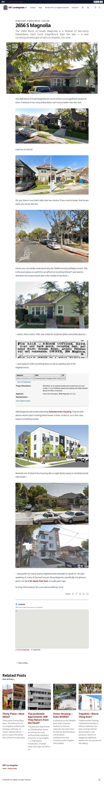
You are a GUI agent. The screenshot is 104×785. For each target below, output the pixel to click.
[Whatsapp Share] (83, 594)
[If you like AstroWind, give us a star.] (98, 2)
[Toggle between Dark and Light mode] (95, 7)
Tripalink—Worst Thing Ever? (88, 715)
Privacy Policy (12, 768)
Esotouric (75, 8)
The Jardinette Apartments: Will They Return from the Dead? (38, 718)
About (25, 8)
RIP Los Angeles (10, 765)
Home (17, 8)
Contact (33, 8)
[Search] (82, 7)
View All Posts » (8, 679)
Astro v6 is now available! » (14, 2)
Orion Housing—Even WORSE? (63, 715)
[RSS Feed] (88, 7)
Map (40, 8)
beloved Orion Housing (60, 411)
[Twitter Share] (73, 594)
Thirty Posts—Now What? (13, 715)
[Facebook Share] (76, 594)
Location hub (36, 650)
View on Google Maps (23, 650)
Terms (4, 768)
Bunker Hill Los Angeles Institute (57, 8)
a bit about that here (38, 581)
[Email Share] (87, 594)
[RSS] (100, 780)
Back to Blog (23, 663)
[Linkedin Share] (80, 594)
